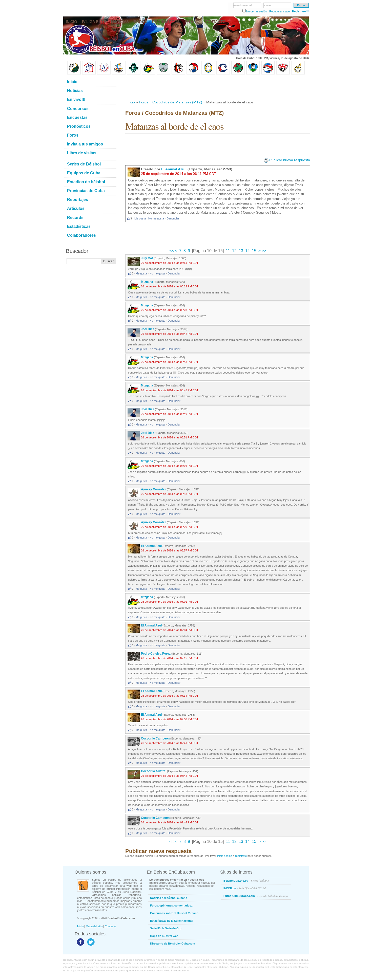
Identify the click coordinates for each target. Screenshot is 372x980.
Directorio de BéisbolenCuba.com (172, 943)
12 (234, 251)
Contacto (110, 926)
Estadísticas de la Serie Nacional (171, 920)
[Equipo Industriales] (89, 73)
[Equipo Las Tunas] (238, 73)
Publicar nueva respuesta (289, 160)
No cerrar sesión (256, 11)
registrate (241, 855)
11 (228, 251)
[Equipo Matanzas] (148, 73)
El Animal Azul (174, 169)
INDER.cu (244, 888)
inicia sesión (224, 855)
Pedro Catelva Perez (156, 653)
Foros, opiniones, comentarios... (171, 905)
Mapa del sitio (94, 926)
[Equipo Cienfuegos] (163, 73)
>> (263, 251)
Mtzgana (147, 282)
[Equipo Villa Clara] (178, 73)
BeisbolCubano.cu (246, 880)
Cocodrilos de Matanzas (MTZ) (177, 102)
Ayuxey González (153, 489)
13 (241, 251)
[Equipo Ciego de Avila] (208, 73)
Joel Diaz (147, 329)
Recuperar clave (279, 11)
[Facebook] (80, 945)
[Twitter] (90, 945)
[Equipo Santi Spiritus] (193, 73)
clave (267, 5)
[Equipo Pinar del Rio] (74, 73)
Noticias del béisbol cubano (168, 897)
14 (247, 251)
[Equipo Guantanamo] (298, 73)
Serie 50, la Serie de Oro (165, 928)
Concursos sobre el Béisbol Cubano (174, 913)
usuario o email (242, 5)
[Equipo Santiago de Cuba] (283, 73)
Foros (143, 102)
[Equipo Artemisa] (104, 73)
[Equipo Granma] (268, 73)
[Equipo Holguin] (253, 73)
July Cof (147, 258)
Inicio (131, 102)
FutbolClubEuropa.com (255, 896)
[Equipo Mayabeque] (119, 73)
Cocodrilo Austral (153, 771)
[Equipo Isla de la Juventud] (133, 73)
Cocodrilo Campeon (155, 738)
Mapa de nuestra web (164, 935)
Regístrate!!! (300, 11)
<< (172, 251)
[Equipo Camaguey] (223, 73)
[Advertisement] (217, 87)
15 (254, 251)
